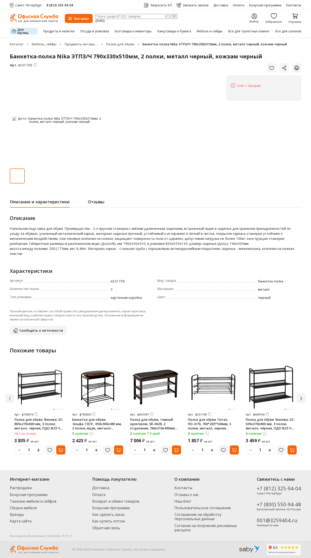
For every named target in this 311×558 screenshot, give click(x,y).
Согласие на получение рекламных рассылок (205, 527)
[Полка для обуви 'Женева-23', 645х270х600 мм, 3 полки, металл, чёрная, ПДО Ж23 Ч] (271, 387)
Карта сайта (20, 521)
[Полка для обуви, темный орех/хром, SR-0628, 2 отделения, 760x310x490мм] (155, 387)
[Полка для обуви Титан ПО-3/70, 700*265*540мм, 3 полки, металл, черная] (213, 387)
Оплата (238, 5)
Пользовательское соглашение (202, 507)
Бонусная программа (265, 5)
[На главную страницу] (34, 21)
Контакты (293, 5)
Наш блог (182, 501)
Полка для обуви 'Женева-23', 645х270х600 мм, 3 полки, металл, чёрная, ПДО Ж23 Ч (270, 423)
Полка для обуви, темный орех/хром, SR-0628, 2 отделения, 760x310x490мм (152, 423)
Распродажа (21, 487)
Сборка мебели (23, 507)
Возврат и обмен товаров (115, 501)
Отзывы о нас (186, 494)
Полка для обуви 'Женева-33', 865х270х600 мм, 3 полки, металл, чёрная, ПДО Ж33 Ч (38, 423)
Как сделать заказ (108, 514)
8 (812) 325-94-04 (59, 5)
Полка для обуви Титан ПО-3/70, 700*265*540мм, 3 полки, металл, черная (209, 423)
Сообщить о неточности (41, 330)
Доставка (220, 5)
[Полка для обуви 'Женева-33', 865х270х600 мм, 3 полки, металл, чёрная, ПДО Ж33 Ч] (40, 387)
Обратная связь (106, 527)
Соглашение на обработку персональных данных (198, 516)
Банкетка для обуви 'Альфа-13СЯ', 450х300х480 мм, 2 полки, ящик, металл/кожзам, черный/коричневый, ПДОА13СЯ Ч (97, 428)
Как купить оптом (108, 521)
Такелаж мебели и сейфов (33, 501)
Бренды (17, 514)
